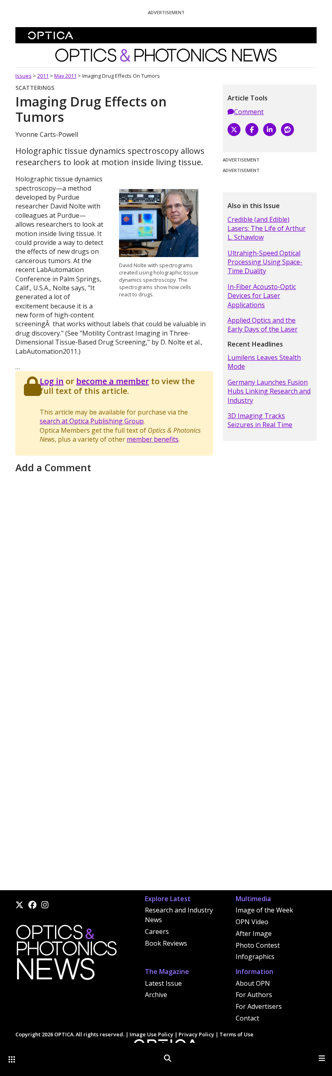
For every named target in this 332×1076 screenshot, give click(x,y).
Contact (247, 1018)
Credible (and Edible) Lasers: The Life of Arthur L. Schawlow (267, 228)
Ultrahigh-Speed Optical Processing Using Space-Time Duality (265, 262)
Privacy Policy (196, 1034)
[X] (234, 129)
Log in (52, 381)
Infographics (255, 956)
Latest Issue (163, 983)
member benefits (153, 439)
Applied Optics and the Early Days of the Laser (263, 325)
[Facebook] (251, 129)
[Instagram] (45, 904)
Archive (156, 994)
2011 (43, 75)
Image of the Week (264, 910)
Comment (249, 111)
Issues (23, 75)
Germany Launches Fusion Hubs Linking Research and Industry (269, 391)
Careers (157, 931)
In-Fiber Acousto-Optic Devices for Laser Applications (262, 295)
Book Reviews (166, 943)
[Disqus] (114, 577)
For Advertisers (259, 1006)
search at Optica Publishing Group (92, 421)
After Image (254, 933)
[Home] (66, 954)
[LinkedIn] (269, 129)
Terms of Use (236, 1034)
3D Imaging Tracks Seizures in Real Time (260, 420)
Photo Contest (258, 945)
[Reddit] (287, 129)
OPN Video (252, 921)
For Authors (254, 994)
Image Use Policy (151, 1034)
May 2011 (65, 75)
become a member (112, 381)
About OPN (253, 983)
